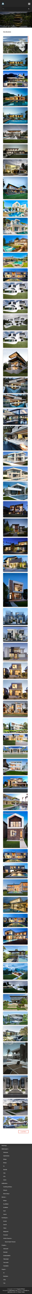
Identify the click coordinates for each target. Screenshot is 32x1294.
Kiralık (5, 1221)
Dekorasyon (5, 1149)
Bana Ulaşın (6, 1193)
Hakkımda (5, 1183)
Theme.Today (21, 1292)
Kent (4, 1211)
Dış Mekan (5, 1204)
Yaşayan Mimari (21, 1289)
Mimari (4, 1197)
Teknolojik (6, 1259)
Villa (4, 1279)
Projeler (4, 1245)
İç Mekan (5, 1207)
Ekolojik (5, 1252)
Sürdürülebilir (6, 1255)
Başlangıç (4, 1145)
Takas (4, 1228)
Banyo (5, 1162)
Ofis (4, 1176)
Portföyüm (5, 1217)
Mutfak (5, 1169)
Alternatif (5, 1248)
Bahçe (4, 1159)
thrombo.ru (26, 1290)
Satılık (5, 1224)
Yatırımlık (5, 1262)
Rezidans (5, 1276)
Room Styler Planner (10, 1242)
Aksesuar (5, 1152)
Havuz (5, 1214)
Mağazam (5, 1231)
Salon (4, 1180)
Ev (4, 1166)
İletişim (5, 1190)
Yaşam (4, 1269)
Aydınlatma (6, 1156)
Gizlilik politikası (7, 1187)
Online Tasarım (7, 1238)
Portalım (5, 1235)
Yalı (4, 1283)
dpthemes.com (11, 1292)
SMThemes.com (13, 1290)
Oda (4, 1173)
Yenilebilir (6, 1266)
